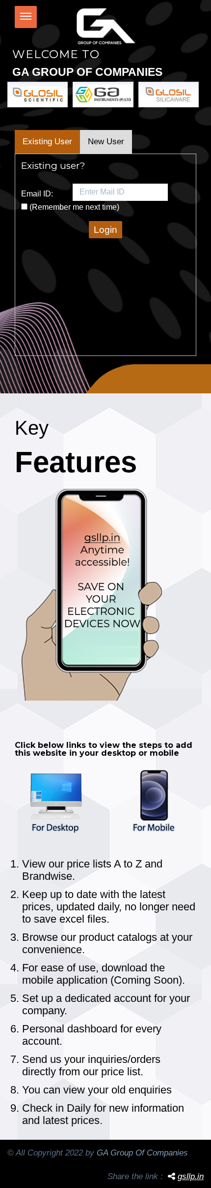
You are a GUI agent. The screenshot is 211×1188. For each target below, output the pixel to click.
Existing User (47, 141)
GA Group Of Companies (142, 1152)
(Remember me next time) (74, 207)
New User (106, 141)
